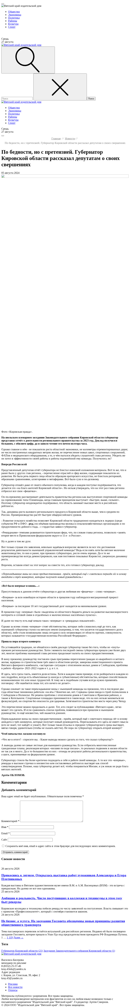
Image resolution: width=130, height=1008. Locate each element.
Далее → (18, 937)
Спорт (11, 26)
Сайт (4, 839)
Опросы (12, 990)
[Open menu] (2, 3)
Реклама (13, 984)
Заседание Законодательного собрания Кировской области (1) (79, 950)
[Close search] (60, 86)
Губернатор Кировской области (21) (22, 950)
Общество (14, 11)
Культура (13, 23)
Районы (12, 20)
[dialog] (65, 17)
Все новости (15, 987)
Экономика (14, 14)
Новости (70, 138)
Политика (14, 17)
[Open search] (28, 59)
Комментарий (10, 821)
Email (5, 833)
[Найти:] (17, 98)
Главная (56, 138)
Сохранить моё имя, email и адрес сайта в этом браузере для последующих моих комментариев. (60, 846)
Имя (4, 827)
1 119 (10, 937)
